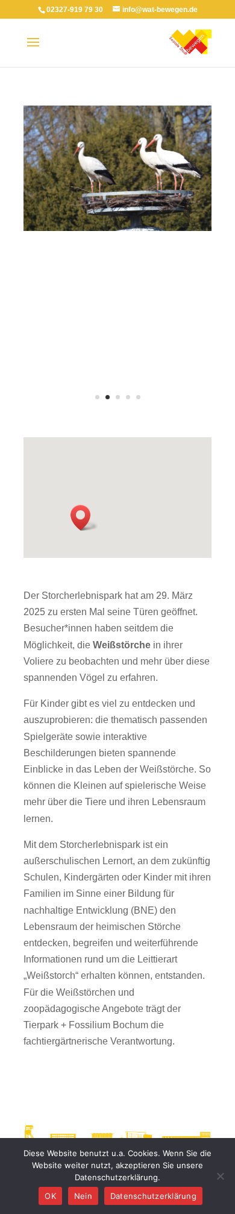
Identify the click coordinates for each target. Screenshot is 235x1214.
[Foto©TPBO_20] (118, 231)
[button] (84, 518)
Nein (83, 1196)
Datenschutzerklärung (153, 1196)
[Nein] (220, 1176)
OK (50, 1196)
